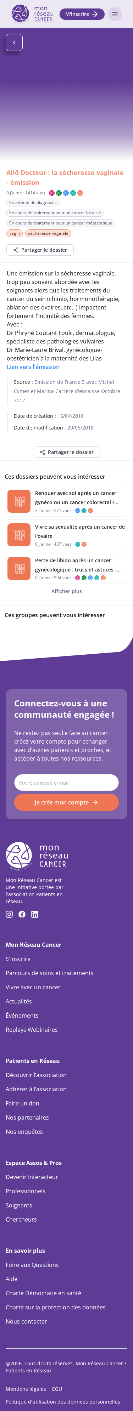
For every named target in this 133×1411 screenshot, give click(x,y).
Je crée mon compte (62, 802)
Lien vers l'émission (33, 367)
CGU (57, 1389)
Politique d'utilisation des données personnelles (63, 1401)
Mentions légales (26, 1389)
